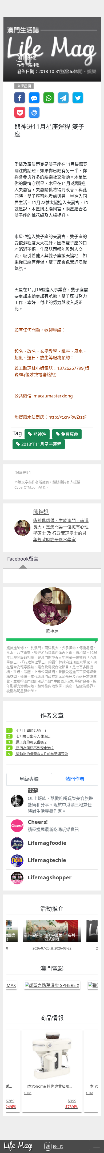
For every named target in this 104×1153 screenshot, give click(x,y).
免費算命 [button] (69, 434)
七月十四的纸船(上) (30, 730)
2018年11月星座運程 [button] (40, 444)
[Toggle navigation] (96, 1145)
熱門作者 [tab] (75, 779)
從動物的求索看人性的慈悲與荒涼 (41, 753)
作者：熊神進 (28, 64)
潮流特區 (27, 57)
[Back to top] (94, 1131)
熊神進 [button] (39, 434)
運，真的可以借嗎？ (31, 742)
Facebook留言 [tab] (22, 559)
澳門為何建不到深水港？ (34, 747)
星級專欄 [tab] (29, 779)
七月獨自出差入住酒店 (33, 736)
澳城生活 (54, 1146)
